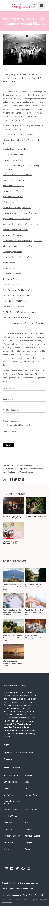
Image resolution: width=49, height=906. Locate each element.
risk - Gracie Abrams (11, 279)
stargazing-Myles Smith (12, 251)
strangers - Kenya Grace (13, 160)
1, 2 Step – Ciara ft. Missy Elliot (15, 140)
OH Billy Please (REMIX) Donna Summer (20, 312)
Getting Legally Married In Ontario (36, 517)
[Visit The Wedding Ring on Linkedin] (12, 868)
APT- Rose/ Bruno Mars (13, 196)
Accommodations (11, 775)
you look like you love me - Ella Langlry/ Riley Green (24, 323)
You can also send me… (12, 421)
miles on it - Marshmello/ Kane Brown (18, 246)
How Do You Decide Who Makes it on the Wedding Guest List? (12, 612)
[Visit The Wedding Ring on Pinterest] (6, 868)
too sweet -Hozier (10, 268)
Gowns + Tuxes (10, 809)
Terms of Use (40, 895)
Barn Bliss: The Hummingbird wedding (33, 637)
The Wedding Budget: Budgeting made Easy (11, 542)
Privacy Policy (28, 895)
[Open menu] (41, 5)
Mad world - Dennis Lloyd (13, 306)
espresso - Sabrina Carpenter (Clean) (18, 257)
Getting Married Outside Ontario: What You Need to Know (13, 587)
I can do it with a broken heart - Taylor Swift (21, 213)
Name (8, 387)
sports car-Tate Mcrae (12, 273)
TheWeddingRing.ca (13, 730)
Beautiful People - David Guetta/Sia (18, 290)
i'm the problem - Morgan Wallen (17, 207)
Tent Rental (8, 842)
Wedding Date (12, 410)
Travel (6, 849)
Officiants (8, 829)
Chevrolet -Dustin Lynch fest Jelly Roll (18, 317)
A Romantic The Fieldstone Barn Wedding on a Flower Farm (12, 638)
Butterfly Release (11, 781)
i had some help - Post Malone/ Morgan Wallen (22, 240)
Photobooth (29, 829)
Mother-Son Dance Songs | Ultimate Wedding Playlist (12, 517)
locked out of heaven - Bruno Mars (17, 174)
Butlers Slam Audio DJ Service (17, 78)
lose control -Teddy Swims (14, 154)
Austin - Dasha (9, 262)
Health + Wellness (11, 816)
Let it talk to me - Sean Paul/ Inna (17, 295)
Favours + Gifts (31, 795)
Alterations (29, 775)
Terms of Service (7, 901)
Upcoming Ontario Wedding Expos (18, 752)
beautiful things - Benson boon (15, 149)
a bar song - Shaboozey (13, 235)
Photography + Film (12, 835)
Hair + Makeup (31, 809)
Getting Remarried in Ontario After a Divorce (34, 586)
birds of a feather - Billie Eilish (15, 229)
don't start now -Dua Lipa (13, 185)
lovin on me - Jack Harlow (13, 180)
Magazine (8, 758)
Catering (7, 788)
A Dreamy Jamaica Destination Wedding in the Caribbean (12, 663)
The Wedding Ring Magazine (17, 720)
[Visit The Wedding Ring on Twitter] (17, 868)
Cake (27, 781)
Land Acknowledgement (11, 895)
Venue (27, 849)
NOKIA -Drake (9, 202)
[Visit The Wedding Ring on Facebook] (23, 868)
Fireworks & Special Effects (12, 802)
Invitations (29, 816)
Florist (27, 801)
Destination (8, 795)
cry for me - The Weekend (14, 191)
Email (8, 398)
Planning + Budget (32, 835)
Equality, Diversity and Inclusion (21, 888)
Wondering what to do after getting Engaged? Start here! (35, 612)
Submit (8, 445)
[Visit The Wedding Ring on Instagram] (29, 868)
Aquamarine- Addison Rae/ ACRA (16, 218)
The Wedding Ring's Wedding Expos (17, 725)
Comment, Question (11, 431)
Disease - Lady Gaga (11, 284)
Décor (27, 788)
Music (27, 822)
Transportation (31, 842)
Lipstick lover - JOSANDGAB (14, 301)
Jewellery (8, 822)
